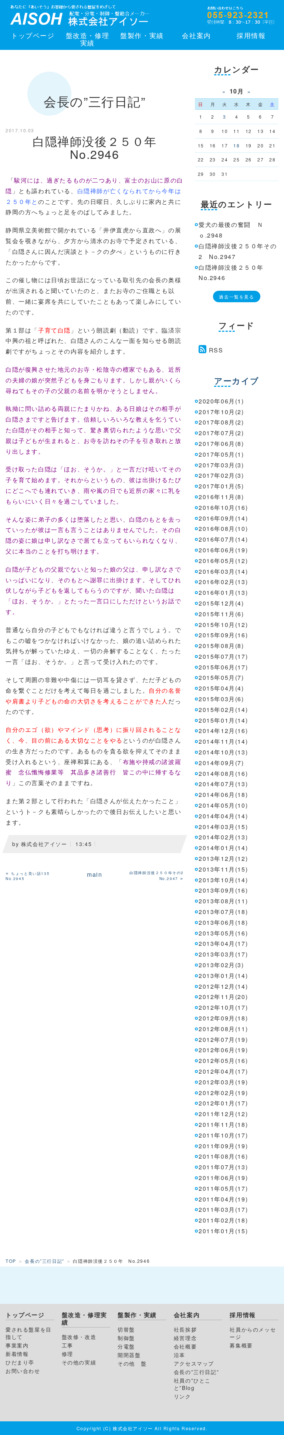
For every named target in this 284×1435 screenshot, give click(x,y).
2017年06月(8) (221, 443)
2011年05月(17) (223, 1188)
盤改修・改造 (79, 1336)
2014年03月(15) (223, 826)
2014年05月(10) (223, 805)
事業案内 (17, 1345)
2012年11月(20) (223, 996)
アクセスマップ (194, 1363)
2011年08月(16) (223, 1156)
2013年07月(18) (223, 911)
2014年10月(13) (223, 752)
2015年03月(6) (221, 699)
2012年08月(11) (223, 1029)
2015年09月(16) (223, 635)
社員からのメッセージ (253, 1333)
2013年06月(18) (223, 922)
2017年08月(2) (221, 422)
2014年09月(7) (221, 763)
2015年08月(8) (221, 645)
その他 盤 (132, 1363)
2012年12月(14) (223, 986)
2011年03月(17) (223, 1209)
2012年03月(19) (223, 1082)
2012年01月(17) (223, 1103)
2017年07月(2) (221, 433)
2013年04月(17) (223, 943)
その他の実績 (79, 1362)
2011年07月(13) (223, 1167)
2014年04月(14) (223, 816)
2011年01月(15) (223, 1231)
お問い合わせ (23, 1370)
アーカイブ (236, 380)
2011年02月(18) (223, 1220)
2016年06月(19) (223, 550)
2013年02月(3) (221, 965)
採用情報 (251, 35)
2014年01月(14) (223, 847)
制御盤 (126, 1338)
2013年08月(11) (223, 901)
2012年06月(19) (223, 1050)
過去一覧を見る (236, 296)
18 (236, 145)
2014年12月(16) (223, 730)
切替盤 (126, 1329)
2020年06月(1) (221, 401)
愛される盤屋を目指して (29, 1333)
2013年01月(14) (223, 975)
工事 (67, 1345)
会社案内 (196, 35)
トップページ (33, 35)
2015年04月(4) (221, 688)
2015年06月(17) (223, 667)
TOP (11, 1261)
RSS (216, 350)
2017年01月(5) (221, 486)
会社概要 (185, 1346)
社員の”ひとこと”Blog (192, 1384)
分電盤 (126, 1346)
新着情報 (17, 1353)
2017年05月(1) (221, 454)
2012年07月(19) (223, 1039)
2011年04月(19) (223, 1199)
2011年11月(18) (223, 1124)
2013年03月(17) (223, 954)
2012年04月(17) (223, 1071)
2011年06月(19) (223, 1177)
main (94, 874)
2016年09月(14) (223, 518)
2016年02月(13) (223, 581)
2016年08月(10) (223, 528)
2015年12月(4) (221, 603)
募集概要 (241, 1345)
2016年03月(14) (223, 571)
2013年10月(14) (223, 880)
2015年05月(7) (221, 677)
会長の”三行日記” (44, 1261)
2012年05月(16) (223, 1060)
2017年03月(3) (221, 465)
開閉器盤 (129, 1355)
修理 (67, 1353)
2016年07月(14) (223, 539)
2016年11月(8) (221, 496)
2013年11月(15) (223, 869)
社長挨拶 (185, 1329)
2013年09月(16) (223, 890)
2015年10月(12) (223, 624)
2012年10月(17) (223, 1007)
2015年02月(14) (223, 709)
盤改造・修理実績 (87, 38)
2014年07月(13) (223, 784)
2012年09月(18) (223, 1018)
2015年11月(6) (221, 614)
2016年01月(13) (223, 592)
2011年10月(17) (223, 1135)
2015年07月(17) (223, 656)
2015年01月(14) (223, 720)
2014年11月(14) (223, 741)
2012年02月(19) (223, 1092)
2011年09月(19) (223, 1146)
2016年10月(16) (223, 507)
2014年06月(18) (223, 794)
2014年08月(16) (223, 773)
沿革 (179, 1355)
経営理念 (185, 1338)
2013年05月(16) (223, 933)
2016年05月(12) (223, 560)
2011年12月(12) (223, 1114)
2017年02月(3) (221, 475)
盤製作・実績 (142, 35)
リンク (182, 1396)
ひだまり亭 (20, 1362)
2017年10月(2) (221, 412)
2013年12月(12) (223, 858)
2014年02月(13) (223, 837)
